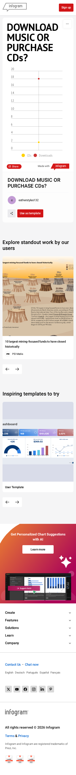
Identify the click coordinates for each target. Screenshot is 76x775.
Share (15, 166)
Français (55, 672)
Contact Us (13, 665)
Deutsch (20, 672)
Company (12, 643)
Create (10, 613)
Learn (9, 635)
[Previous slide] (7, 369)
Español (44, 672)
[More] (67, 24)
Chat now (32, 665)
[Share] (12, 213)
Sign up (66, 7)
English (9, 672)
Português (32, 672)
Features (11, 620)
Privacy (23, 736)
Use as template (30, 213)
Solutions (12, 628)
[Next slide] (17, 369)
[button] (28, 155)
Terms (10, 736)
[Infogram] (15, 7)
